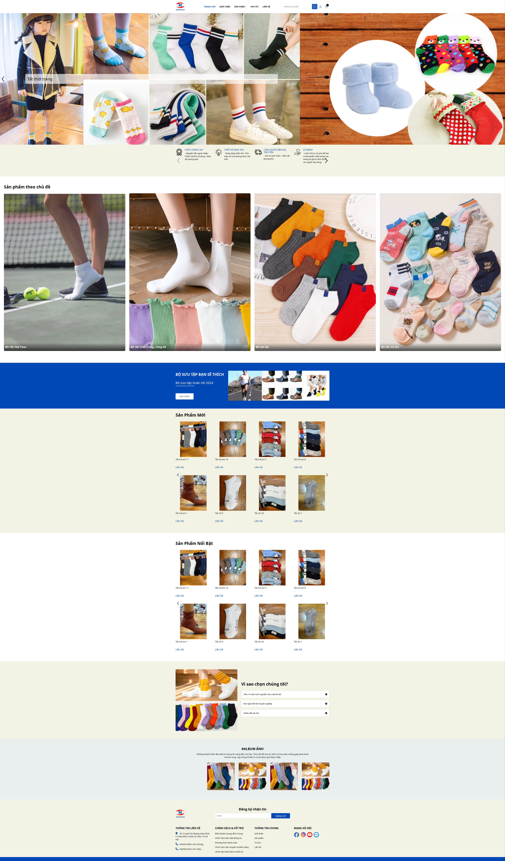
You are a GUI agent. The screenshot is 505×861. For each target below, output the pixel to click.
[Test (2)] (252, 776)
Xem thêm (185, 396)
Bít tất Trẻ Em (390, 347)
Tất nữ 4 (298, 513)
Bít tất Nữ (262, 347)
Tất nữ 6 (219, 513)
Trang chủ (209, 6)
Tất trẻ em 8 (181, 459)
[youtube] (309, 834)
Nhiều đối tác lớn (251, 713)
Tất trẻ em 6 (260, 459)
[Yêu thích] (190, 445)
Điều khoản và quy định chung (229, 833)
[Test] (315, 776)
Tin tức (254, 6)
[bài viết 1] (189, 776)
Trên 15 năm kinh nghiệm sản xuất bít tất (262, 694)
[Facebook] (296, 834)
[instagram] (303, 834)
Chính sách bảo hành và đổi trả (229, 851)
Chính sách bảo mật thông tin (228, 838)
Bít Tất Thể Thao (15, 347)
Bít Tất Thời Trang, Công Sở (148, 347)
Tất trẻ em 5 (300, 459)
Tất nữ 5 (258, 513)
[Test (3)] (221, 776)
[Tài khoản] (320, 6)
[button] (502, 79)
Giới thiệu (224, 6)
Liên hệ (266, 6)
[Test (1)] (284, 776)
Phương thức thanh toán (226, 842)
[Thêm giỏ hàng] (196, 445)
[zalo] (316, 834)
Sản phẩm (239, 6)
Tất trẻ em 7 (221, 459)
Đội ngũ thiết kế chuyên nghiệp (258, 703)
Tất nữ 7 (180, 513)
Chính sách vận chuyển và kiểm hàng (232, 847)
